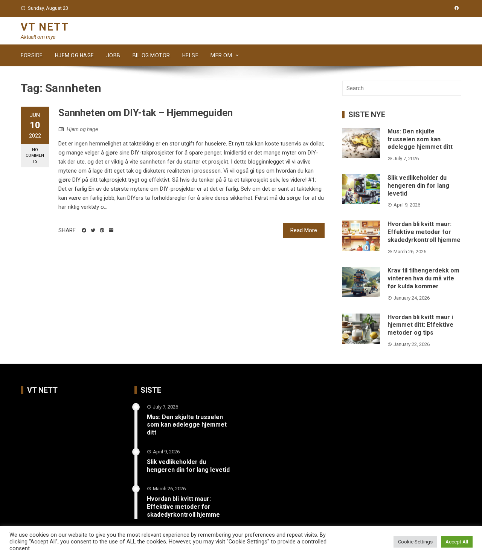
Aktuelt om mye (38, 37)
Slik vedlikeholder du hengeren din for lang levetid (418, 185)
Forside (32, 55)
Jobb (113, 55)
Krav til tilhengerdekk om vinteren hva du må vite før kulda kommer (423, 278)
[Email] (111, 230)
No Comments (35, 155)
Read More (303, 230)
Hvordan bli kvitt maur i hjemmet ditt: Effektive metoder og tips (420, 325)
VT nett (45, 27)
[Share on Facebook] (83, 230)
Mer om (221, 55)
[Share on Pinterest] (102, 230)
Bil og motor (151, 55)
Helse (190, 55)
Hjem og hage (74, 55)
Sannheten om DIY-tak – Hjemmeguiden (145, 112)
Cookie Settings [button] (415, 542)
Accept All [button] (456, 542)
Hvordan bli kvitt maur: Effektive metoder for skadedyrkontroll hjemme (424, 231)
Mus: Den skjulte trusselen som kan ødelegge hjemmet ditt (420, 139)
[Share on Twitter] (93, 230)
